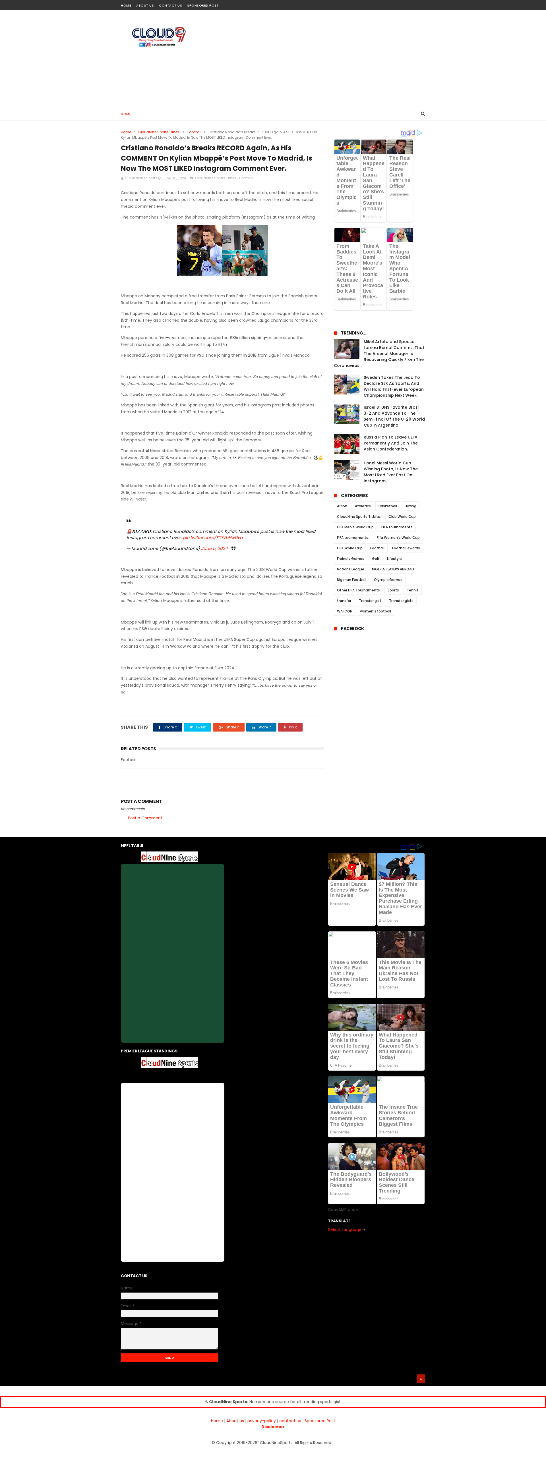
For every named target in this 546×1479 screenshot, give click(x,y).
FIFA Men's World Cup (355, 527)
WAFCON (344, 611)
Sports (393, 590)
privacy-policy (261, 1421)
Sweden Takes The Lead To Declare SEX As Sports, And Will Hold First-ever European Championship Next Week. (394, 386)
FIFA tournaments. (353, 537)
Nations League (350, 569)
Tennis (413, 590)
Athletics (363, 506)
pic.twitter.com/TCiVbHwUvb (213, 538)
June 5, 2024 (214, 548)
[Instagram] (411, 3)
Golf (375, 558)
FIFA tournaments (397, 527)
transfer (344, 600)
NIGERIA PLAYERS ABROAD (393, 569)
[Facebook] (401, 3)
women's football (375, 611)
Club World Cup (402, 516)
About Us (145, 5)
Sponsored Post (203, 5)
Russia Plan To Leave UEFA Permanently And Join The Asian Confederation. (391, 443)
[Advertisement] (321, 58)
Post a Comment (145, 818)
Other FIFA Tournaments (358, 590)
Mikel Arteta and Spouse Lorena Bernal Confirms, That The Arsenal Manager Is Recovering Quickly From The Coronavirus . (379, 353)
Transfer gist (370, 600)
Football (194, 132)
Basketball (388, 506)
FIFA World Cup (350, 548)
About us (235, 1421)
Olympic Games (388, 579)
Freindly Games (350, 558)
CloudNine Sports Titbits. (159, 132)
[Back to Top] (421, 1378)
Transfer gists (401, 600)
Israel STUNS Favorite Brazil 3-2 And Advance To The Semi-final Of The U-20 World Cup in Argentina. (394, 416)
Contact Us (170, 5)
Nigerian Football (351, 579)
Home (126, 5)
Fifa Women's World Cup (398, 537)
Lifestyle (394, 558)
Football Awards (406, 548)
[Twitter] (421, 3)
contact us (290, 1421)
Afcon (342, 506)
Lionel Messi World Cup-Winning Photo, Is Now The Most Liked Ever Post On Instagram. (391, 472)
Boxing (410, 506)
